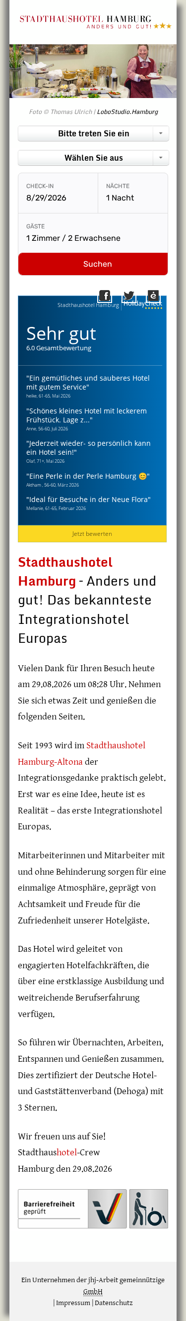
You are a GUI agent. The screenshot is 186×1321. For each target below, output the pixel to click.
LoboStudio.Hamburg (127, 111)
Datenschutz (114, 1303)
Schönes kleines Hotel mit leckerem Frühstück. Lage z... (86, 415)
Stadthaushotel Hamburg (88, 304)
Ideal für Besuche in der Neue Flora (88, 499)
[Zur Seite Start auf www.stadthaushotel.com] (95, 26)
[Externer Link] (162, 298)
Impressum (73, 1303)
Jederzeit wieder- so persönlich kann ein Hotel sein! (88, 447)
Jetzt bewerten (92, 533)
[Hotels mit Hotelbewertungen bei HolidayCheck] (142, 305)
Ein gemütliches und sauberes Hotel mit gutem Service (88, 382)
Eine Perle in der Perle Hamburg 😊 (88, 476)
